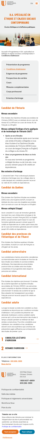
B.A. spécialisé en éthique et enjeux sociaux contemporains (17, 53)
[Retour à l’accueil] (8, 3)
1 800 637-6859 (27, 380)
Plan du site (6, 407)
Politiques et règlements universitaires (16, 398)
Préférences (7, 437)
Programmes (14, 52)
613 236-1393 (16, 361)
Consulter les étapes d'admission (15, 339)
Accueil (4, 52)
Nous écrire (6, 364)
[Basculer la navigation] (37, 3)
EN (32, 3)
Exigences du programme (16, 74)
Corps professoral (13, 91)
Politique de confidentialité (12, 389)
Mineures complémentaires (17, 87)
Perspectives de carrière (16, 78)
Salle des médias (8, 394)
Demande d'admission (14, 348)
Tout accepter (10, 432)
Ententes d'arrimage (14, 98)
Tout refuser (27, 432)
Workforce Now (7, 403)
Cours (8, 83)
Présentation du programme (18, 65)
